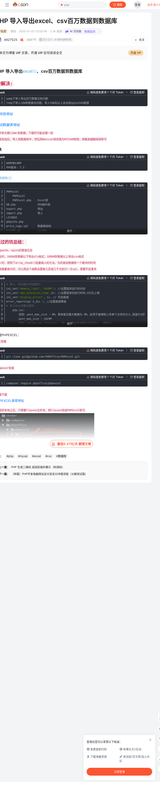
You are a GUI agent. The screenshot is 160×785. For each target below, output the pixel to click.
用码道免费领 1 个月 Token (107, 92)
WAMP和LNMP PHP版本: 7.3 (15, 165)
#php (10, 456)
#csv (48, 456)
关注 (141, 39)
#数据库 (61, 456)
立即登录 (119, 771)
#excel (36, 456)
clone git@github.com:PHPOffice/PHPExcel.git (43, 356)
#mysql (23, 456)
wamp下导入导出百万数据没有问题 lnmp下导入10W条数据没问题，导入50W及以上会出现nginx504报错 (47, 100)
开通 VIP (136, 52)
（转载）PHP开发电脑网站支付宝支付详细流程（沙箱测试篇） (49, 473)
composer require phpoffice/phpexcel (33, 383)
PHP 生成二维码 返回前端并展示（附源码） (38, 467)
